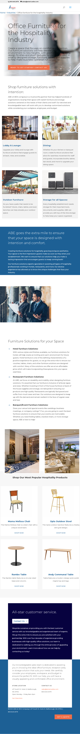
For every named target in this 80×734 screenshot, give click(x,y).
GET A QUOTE (63, 717)
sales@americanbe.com (50, 689)
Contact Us (19, 621)
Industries (11, 13)
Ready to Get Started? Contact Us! (29, 67)
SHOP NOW (19, 533)
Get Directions (17, 698)
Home (2, 13)
